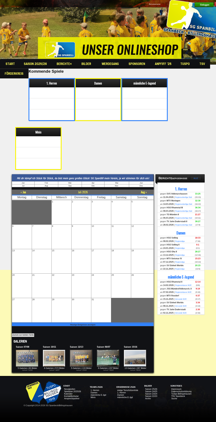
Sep (70, 186)
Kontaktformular (71, 396)
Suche (174, 398)
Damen (94, 392)
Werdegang (111, 64)
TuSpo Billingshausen (181, 394)
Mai (116, 183)
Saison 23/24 (151, 394)
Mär (70, 183)
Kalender (68, 394)
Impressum (176, 389)
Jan (23, 183)
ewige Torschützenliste (127, 390)
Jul (23, 186)
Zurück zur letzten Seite (23, 335)
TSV (202, 64)
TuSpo (185, 64)
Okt (92, 186)
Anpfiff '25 (163, 64)
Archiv (148, 398)
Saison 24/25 (151, 391)
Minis (93, 397)
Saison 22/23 (151, 396)
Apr (93, 183)
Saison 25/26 (151, 389)
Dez (141, 186)
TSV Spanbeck (178, 396)
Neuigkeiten (69, 389)
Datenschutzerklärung (181, 391)
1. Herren (95, 390)
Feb (46, 183)
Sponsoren (137, 64)
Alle (196, 178)
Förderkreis (14, 73)
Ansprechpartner (71, 398)
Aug (46, 186)
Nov (116, 186)
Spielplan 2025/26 (72, 391)
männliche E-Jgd (98, 395)
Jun (141, 183)
